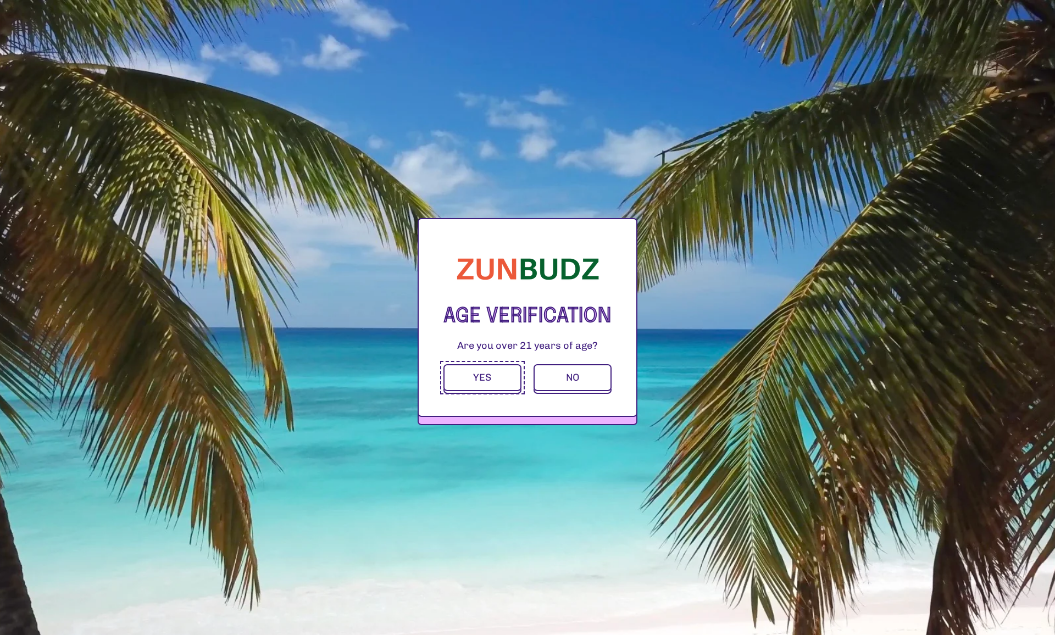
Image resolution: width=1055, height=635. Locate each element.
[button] (482, 377)
